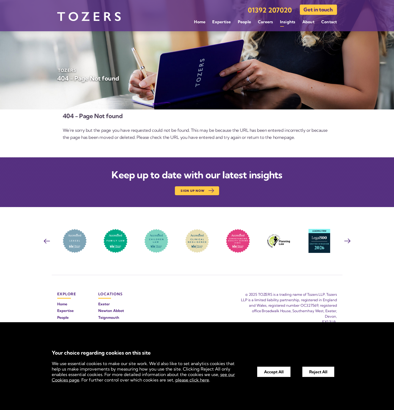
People (244, 21)
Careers (265, 21)
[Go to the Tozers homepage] (89, 16)
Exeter (104, 304)
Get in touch (317, 9)
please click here (192, 380)
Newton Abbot (111, 310)
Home (199, 21)
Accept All (274, 371)
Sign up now (193, 190)
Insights (288, 21)
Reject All (318, 371)
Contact (329, 21)
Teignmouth (108, 317)
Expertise (221, 21)
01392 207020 (270, 10)
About (308, 21)
